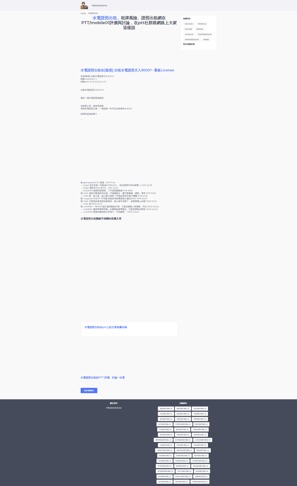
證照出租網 (188, 29)
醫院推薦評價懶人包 (201, 424)
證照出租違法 (189, 24)
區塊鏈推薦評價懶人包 (183, 455)
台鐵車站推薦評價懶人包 (164, 450)
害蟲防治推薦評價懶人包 (183, 476)
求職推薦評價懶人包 (200, 419)
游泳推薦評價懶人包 (164, 482)
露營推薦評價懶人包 (200, 435)
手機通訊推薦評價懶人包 (200, 482)
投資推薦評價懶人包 (183, 445)
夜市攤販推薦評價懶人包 (183, 440)
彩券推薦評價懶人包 (200, 445)
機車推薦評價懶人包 (183, 408)
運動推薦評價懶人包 (166, 408)
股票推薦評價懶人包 (166, 419)
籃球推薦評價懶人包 (164, 476)
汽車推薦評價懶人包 (166, 414)
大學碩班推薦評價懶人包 (183, 424)
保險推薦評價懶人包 (166, 435)
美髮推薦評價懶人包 (202, 450)
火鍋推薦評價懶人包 (166, 445)
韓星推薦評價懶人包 (181, 461)
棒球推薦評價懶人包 (202, 471)
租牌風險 (206, 39)
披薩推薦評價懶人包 (182, 466)
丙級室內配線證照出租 (192, 39)
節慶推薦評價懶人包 (201, 476)
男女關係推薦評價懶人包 (165, 471)
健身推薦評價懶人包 (200, 455)
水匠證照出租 (189, 34)
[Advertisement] (129, 51)
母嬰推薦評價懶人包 (183, 419)
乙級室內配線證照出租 (205, 34)
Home (83, 13)
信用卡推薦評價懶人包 (184, 471)
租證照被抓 (199, 29)
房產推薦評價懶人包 (183, 435)
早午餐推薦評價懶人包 (165, 466)
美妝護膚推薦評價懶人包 (200, 466)
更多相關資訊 (89, 390)
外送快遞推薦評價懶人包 (202, 440)
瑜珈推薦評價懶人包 (165, 455)
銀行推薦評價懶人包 (164, 424)
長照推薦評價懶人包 (200, 408)
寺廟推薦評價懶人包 (200, 414)
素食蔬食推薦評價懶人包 (184, 450)
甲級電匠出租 (202, 24)
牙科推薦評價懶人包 (164, 461)
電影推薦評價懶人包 (181, 482)
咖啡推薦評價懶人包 (182, 429)
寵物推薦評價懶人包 (183, 414)
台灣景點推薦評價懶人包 (200, 461)
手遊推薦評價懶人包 (165, 429)
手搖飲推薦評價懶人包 (200, 429)
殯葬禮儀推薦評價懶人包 (163, 440)
